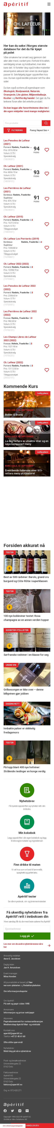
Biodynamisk (22, 91)
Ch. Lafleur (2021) (13, 166)
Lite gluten (22, 94)
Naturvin (35, 91)
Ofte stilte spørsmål (13, 1042)
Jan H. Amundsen (12, 967)
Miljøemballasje (37, 94)
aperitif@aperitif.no (13, 1033)
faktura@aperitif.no (13, 1084)
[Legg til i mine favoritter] (47, 150)
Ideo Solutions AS (19, 1119)
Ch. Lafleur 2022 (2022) (16, 263)
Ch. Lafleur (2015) (13, 216)
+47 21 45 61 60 (18, 1036)
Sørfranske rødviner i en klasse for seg (26, 654)
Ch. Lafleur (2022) (13, 362)
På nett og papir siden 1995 (17, 1004)
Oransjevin (9, 94)
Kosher (8, 98)
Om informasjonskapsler (16, 991)
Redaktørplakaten (31, 985)
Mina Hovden (10, 976)
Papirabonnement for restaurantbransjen (23, 1021)
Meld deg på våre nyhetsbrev (17, 1051)
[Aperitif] (16, 4)
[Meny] (49, 4)
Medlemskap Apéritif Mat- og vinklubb (22, 1024)
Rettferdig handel (25, 98)
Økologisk (9, 91)
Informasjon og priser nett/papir (19, 1012)
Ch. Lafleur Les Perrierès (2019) (21, 238)
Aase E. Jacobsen (12, 959)
